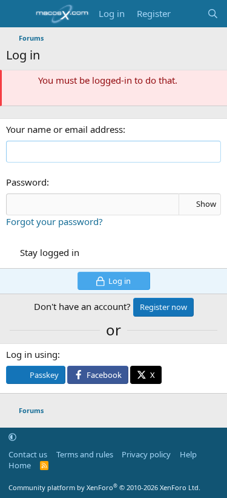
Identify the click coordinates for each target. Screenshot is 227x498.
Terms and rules (84, 454)
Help (188, 454)
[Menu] (16, 14)
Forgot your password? (54, 221)
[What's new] (188, 13)
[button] (12, 436)
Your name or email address (64, 129)
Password (26, 182)
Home (19, 465)
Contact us (27, 454)
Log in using (32, 354)
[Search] (213, 13)
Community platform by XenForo (104, 487)
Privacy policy (146, 454)
